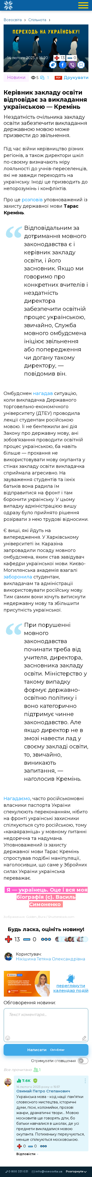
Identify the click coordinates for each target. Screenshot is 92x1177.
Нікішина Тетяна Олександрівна (50, 959)
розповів (32, 200)
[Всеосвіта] (8, 5)
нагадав (43, 393)
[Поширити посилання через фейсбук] (62, 65)
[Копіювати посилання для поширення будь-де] (53, 65)
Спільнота (37, 20)
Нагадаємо (17, 798)
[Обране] (81, 65)
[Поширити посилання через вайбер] (72, 65)
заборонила (18, 577)
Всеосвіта (13, 20)
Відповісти (26, 1154)
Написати (46, 1050)
